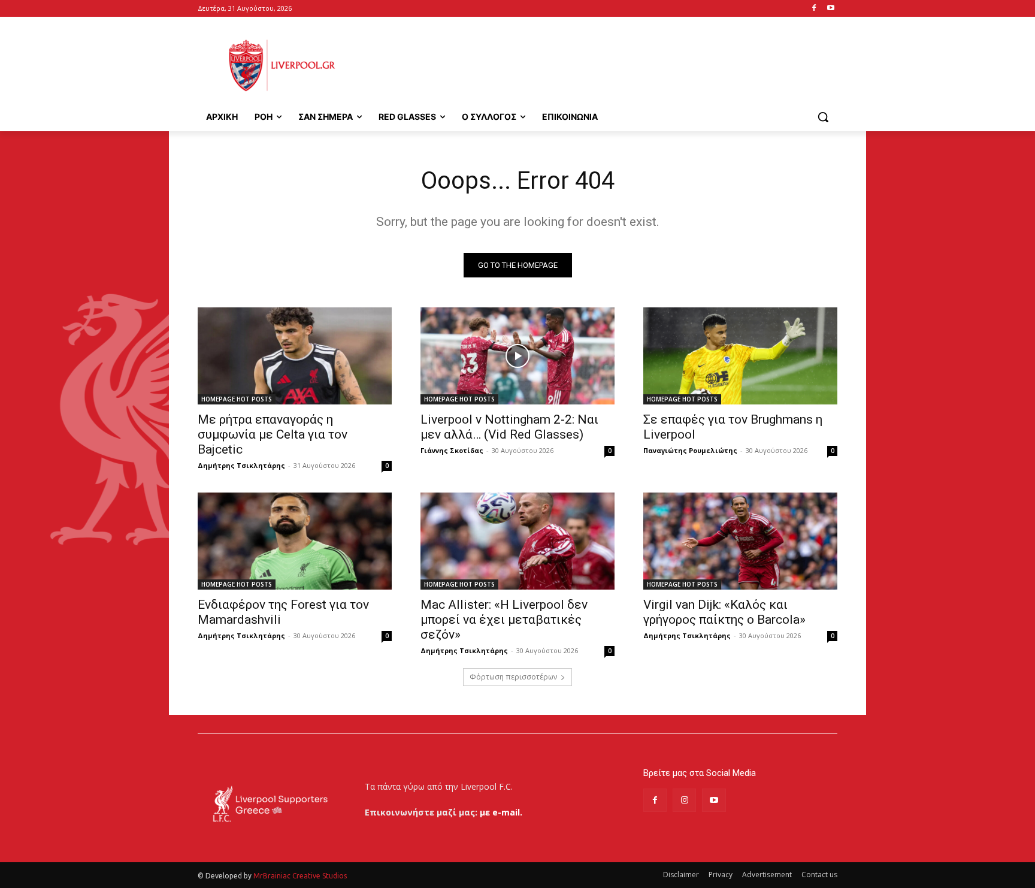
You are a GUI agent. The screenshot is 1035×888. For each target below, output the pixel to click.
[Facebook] (814, 9)
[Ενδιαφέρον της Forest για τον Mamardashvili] (295, 541)
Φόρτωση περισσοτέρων (513, 677)
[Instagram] (684, 800)
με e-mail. (501, 812)
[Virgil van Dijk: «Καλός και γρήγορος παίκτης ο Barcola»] (740, 541)
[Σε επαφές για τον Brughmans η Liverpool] (740, 355)
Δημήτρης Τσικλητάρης (241, 465)
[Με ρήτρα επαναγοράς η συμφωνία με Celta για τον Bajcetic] (295, 355)
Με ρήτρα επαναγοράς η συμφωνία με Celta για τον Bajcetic (272, 434)
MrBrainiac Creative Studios (300, 876)
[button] (823, 116)
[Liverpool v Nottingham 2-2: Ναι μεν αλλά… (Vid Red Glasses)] (517, 355)
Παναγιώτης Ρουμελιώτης (690, 450)
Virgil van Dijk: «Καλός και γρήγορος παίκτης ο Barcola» (724, 612)
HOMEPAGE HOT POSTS (236, 399)
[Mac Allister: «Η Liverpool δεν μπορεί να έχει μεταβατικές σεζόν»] (517, 541)
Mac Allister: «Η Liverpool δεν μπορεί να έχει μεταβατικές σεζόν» (504, 619)
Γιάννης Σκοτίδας (451, 450)
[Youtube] (830, 9)
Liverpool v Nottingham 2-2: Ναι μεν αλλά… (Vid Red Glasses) (509, 427)
